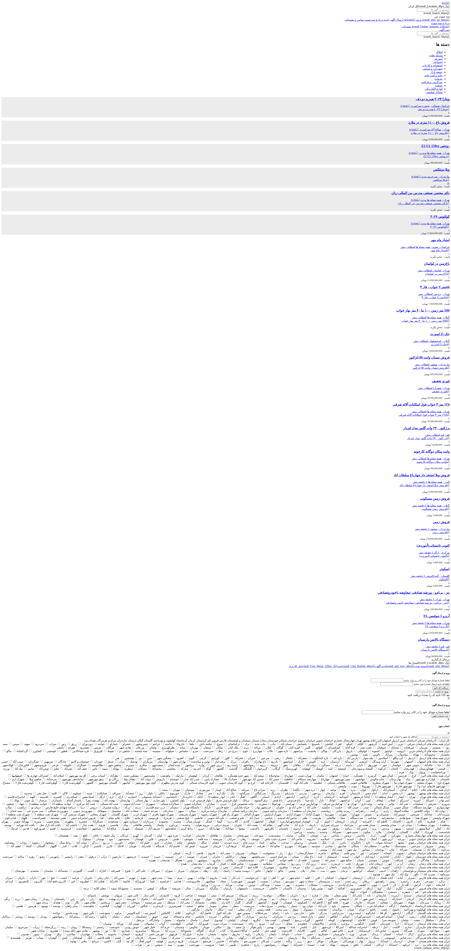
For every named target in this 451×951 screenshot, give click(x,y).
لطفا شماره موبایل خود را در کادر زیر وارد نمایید (422, 712)
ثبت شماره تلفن (440, 716)
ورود (418, 19)
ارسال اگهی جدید (393, 19)
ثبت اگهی (444, 29)
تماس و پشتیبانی (354, 19)
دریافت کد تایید (441, 687)
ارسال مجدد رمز (424, 691)
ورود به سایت (441, 691)
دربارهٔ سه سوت (373, 19)
